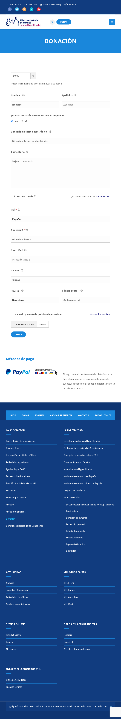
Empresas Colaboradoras (18, 476)
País (14, 209)
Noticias (10, 582)
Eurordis (68, 634)
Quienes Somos (13, 448)
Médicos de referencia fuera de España (83, 483)
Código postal (71, 290)
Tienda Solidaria (13, 634)
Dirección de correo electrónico (29, 131)
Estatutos (11, 490)
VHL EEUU (69, 582)
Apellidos (67, 95)
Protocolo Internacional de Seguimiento (83, 448)
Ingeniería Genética (75, 544)
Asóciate (39, 415)
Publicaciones (73, 511)
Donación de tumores (76, 517)
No (16, 121)
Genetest (68, 641)
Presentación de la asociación (20, 441)
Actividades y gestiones (17, 462)
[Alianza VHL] (23, 21)
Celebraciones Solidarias (18, 604)
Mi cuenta (11, 649)
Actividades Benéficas (17, 597)
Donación (10, 518)
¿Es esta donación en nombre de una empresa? (37, 115)
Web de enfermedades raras (77, 649)
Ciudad (15, 270)
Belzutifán (71, 550)
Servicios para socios (16, 497)
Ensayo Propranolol (75, 524)
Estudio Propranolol (75, 530)
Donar (25, 415)
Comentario (18, 151)
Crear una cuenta (24, 196)
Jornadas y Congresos (17, 590)
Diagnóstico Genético (74, 490)
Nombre (16, 95)
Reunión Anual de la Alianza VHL (21, 483)
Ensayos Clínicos (14, 686)
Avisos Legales (103, 415)
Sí (26, 121)
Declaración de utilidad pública (21, 455)
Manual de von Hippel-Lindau (78, 469)
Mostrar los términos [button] (100, 314)
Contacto (83, 415)
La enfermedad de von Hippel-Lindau (82, 441)
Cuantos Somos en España (77, 462)
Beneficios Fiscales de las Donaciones (24, 525)
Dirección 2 (17, 250)
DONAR (63, 22)
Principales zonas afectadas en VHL (81, 455)
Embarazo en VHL (74, 537)
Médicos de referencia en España (80, 476)
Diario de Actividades (16, 679)
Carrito (9, 641)
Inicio (13, 415)
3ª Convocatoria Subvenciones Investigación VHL (90, 504)
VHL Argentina (71, 597)
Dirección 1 (18, 229)
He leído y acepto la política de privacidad (38, 314)
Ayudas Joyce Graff (15, 469)
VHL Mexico (69, 604)
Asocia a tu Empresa (61, 415)
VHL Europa (69, 590)
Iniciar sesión (103, 196)
